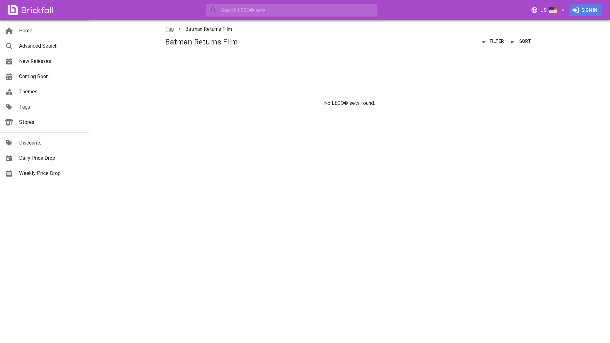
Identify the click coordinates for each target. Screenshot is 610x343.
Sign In (589, 10)
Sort (525, 41)
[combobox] (291, 10)
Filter (497, 41)
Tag (169, 29)
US (543, 10)
